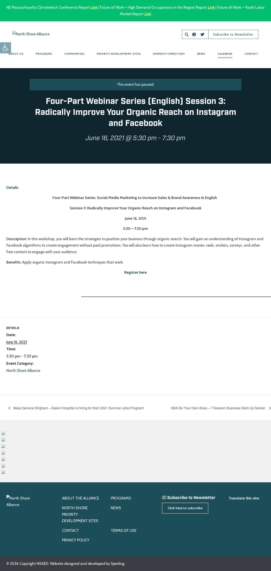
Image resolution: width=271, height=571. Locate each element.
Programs (44, 53)
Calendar (225, 53)
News (201, 53)
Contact (251, 53)
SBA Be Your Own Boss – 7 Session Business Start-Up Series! (219, 407)
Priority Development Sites (119, 53)
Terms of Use (123, 530)
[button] (5, 47)
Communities (74, 53)
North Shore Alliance (23, 370)
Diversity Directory (169, 53)
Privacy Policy (75, 540)
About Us (16, 53)
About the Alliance (80, 498)
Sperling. (118, 563)
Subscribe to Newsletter (233, 34)
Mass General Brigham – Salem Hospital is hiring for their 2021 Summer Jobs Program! (78, 407)
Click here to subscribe (185, 508)
